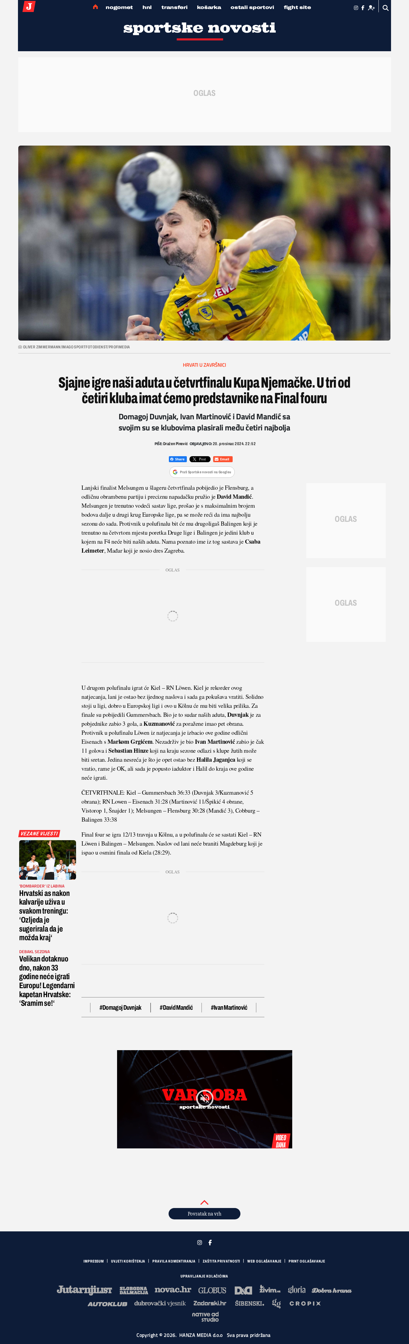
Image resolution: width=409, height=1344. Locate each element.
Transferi (174, 7)
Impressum (94, 1261)
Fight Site (297, 7)
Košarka (209, 7)
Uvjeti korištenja (128, 1261)
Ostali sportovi (252, 7)
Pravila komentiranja (174, 1261)
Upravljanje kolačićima (204, 1276)
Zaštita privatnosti (221, 1261)
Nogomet (119, 7)
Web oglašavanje (264, 1261)
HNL (147, 7)
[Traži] (385, 8)
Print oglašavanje (307, 1261)
